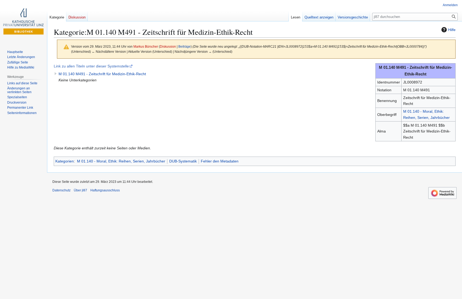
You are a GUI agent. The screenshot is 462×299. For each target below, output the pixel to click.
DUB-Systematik (183, 161)
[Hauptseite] (23, 21)
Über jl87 (80, 190)
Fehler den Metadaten (219, 161)
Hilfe (452, 30)
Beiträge (184, 46)
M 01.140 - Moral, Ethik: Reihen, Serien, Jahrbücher (121, 161)
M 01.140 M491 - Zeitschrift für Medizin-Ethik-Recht (102, 74)
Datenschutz (61, 190)
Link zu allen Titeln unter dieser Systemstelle (91, 66)
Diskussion (168, 46)
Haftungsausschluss (105, 190)
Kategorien (64, 161)
